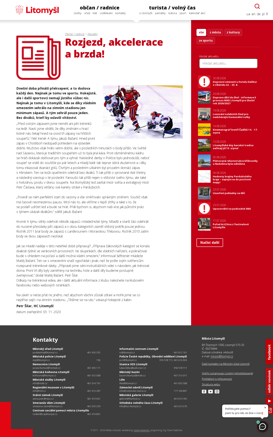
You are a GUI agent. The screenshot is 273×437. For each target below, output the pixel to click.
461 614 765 (180, 398)
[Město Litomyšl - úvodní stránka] (32, 10)
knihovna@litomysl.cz (44, 375)
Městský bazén (129, 372)
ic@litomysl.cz (127, 352)
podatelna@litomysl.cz (45, 352)
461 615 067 (93, 398)
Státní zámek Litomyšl (48, 395)
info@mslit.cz (40, 383)
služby (78, 13)
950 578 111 (180, 367)
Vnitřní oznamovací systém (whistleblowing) (227, 373)
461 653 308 (180, 383)
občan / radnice (99, 7)
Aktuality (92, 34)
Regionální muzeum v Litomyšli (53, 387)
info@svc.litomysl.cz (130, 406)
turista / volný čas (172, 7)
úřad (87, 13)
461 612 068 (93, 375)
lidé (95, 13)
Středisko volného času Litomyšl (140, 403)
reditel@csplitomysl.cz (45, 414)
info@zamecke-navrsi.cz (132, 391)
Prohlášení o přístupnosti (217, 379)
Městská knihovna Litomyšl (51, 372)
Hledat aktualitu (209, 56)
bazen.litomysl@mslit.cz (132, 375)
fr (267, 14)
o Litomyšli (145, 13)
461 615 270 (180, 406)
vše (201, 32)
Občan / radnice (74, 34)
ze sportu (206, 40)
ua (248, 14)
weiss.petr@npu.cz (43, 398)
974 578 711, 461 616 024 (173, 360)
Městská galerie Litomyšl (136, 395)
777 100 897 (180, 390)
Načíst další (209, 242)
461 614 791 (93, 383)
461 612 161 (180, 352)
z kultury (233, 32)
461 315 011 (180, 375)
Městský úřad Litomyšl (48, 349)
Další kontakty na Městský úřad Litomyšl (226, 364)
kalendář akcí (197, 13)
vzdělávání (106, 13)
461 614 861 (93, 414)
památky (160, 13)
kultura (172, 13)
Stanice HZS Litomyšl (133, 364)
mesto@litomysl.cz (222, 356)
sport (182, 13)
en (253, 14)
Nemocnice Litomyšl (46, 364)
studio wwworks (141, 430)
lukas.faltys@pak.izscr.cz (132, 368)
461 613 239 (93, 406)
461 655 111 (93, 367)
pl (263, 14)
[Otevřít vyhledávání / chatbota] (257, 6)
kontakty (120, 13)
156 (98, 360)
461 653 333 (93, 352)
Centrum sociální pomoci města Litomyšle (61, 410)
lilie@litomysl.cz (128, 383)
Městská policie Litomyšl (49, 356)
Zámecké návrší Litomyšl (136, 387)
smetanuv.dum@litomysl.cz (48, 406)
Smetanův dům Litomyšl (49, 403)
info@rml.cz (39, 391)
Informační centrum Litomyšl (138, 349)
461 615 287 (93, 390)
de (259, 14)
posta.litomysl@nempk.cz (47, 368)
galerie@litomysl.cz (129, 398)
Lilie (122, 379)
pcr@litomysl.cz (128, 360)
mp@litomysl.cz (41, 360)
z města (215, 32)
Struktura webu (211, 384)
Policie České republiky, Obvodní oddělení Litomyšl (153, 356)
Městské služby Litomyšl (49, 379)
